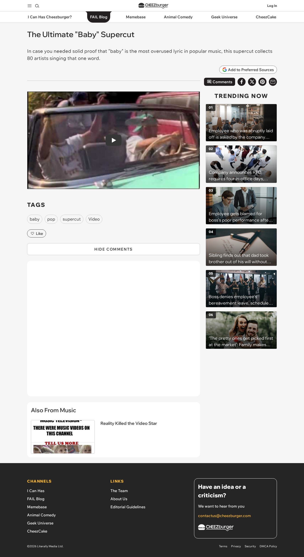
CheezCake (37, 531)
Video (94, 219)
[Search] (37, 5)
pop (51, 219)
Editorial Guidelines (127, 506)
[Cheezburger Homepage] (153, 6)
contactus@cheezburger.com (224, 515)
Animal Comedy (41, 515)
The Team (119, 490)
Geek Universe (40, 523)
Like (39, 233)
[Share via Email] (273, 82)
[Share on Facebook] (242, 82)
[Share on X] (252, 82)
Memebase (37, 506)
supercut (72, 219)
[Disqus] (113, 331)
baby (35, 219)
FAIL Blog (35, 498)
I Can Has (35, 490)
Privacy (236, 546)
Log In (272, 6)
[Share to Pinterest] (262, 82)
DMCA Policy (268, 546)
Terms (223, 546)
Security (250, 546)
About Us (118, 498)
